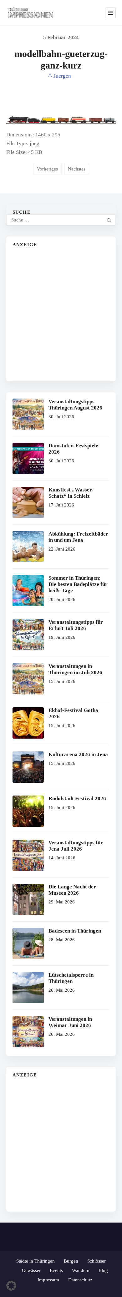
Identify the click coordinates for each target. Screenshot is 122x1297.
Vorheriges (47, 168)
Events (56, 1270)
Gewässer (31, 1270)
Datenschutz (80, 1279)
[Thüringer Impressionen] (32, 12)
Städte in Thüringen (35, 1261)
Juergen (61, 76)
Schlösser (96, 1261)
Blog (103, 1270)
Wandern (80, 1270)
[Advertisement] (61, 314)
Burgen (71, 1261)
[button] (11, 1285)
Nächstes (76, 168)
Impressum (48, 1279)
